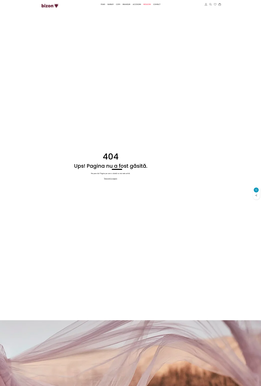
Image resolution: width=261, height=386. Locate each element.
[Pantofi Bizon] (50, 5)
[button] (210, 4)
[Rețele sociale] (256, 195)
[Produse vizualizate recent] (256, 190)
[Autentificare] (206, 4)
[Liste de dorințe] (215, 4)
